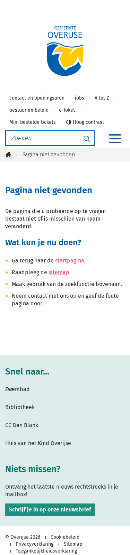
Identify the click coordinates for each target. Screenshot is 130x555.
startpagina (69, 260)
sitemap (59, 272)
